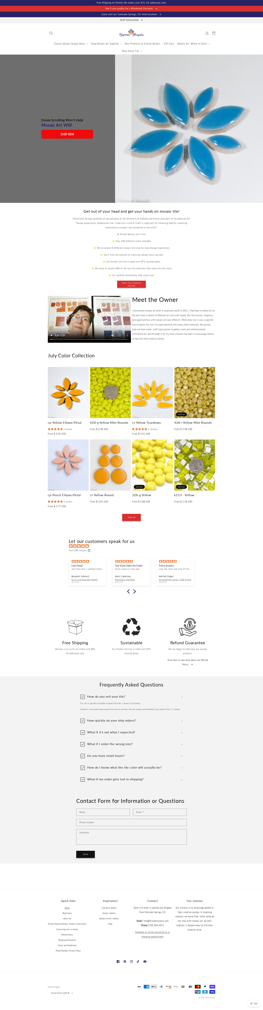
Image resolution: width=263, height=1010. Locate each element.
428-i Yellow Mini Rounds (193, 422)
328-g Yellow (141, 495)
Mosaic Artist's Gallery (109, 918)
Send (85, 854)
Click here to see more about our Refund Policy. (188, 662)
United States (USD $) (60, 993)
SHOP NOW (67, 134)
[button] (51, 33)
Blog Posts (67, 913)
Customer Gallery (109, 907)
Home (67, 907)
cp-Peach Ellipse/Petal (64, 495)
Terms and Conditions (67, 945)
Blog (110, 923)
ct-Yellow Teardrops (146, 422)
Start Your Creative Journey (131, 284)
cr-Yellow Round (102, 495)
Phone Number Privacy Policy (68, 950)
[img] (133, 546)
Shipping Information (67, 940)
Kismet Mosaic (210, 998)
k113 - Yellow (184, 495)
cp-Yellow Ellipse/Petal (65, 422)
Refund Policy (67, 934)
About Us (67, 918)
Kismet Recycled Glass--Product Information (67, 923)
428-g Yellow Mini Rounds (109, 422)
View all (131, 517)
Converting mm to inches (67, 929)
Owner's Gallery (109, 913)
